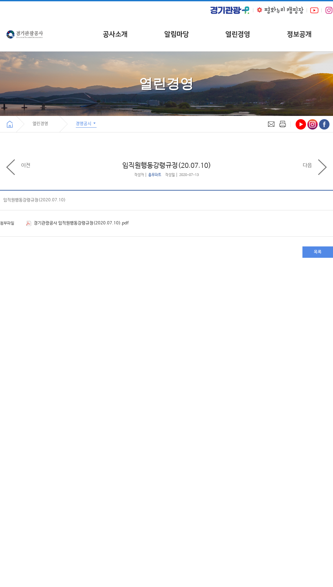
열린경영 (237, 34)
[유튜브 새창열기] (314, 10)
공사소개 (115, 34)
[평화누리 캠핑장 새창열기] (280, 10)
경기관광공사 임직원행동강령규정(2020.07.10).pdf (80, 223)
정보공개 (299, 34)
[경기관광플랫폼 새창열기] (230, 10)
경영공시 (84, 123)
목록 (318, 252)
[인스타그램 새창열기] (329, 10)
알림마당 (176, 34)
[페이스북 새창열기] (324, 124)
